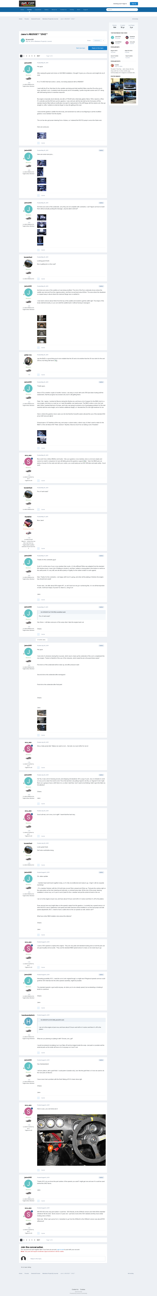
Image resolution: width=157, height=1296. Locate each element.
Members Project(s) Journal (43, 41)
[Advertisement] (52, 26)
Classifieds (38, 9)
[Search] (136, 9)
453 (29, 1035)
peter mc (28, 355)
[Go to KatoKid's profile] (28, 523)
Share (89, 40)
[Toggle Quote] (39, 612)
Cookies (82, 1289)
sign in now (60, 1249)
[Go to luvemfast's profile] (28, 263)
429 (29, 82)
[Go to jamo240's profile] (23, 40)
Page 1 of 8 (49, 56)
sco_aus (28, 455)
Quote (43, 143)
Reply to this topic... (36, 1258)
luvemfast (28, 257)
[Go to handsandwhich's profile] (28, 1021)
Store (78, 9)
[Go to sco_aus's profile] (28, 462)
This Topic (129, 9)
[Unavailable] (41, 135)
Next (38, 56)
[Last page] (42, 56)
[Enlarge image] (56, 360)
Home (22, 9)
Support (85, 9)
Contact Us (63, 9)
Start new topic (80, 48)
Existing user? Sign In (120, 3)
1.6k (29, 374)
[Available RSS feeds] (136, 1273)
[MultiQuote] (38, 143)
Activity (72, 9)
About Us (54, 9)
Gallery (46, 9)
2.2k (29, 537)
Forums (29, 9)
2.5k (29, 475)
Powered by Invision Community (78, 1293)
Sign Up (134, 3)
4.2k (29, 277)
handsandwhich (28, 1015)
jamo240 (31, 39)
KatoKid (28, 517)
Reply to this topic (97, 48)
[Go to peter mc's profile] (28, 361)
